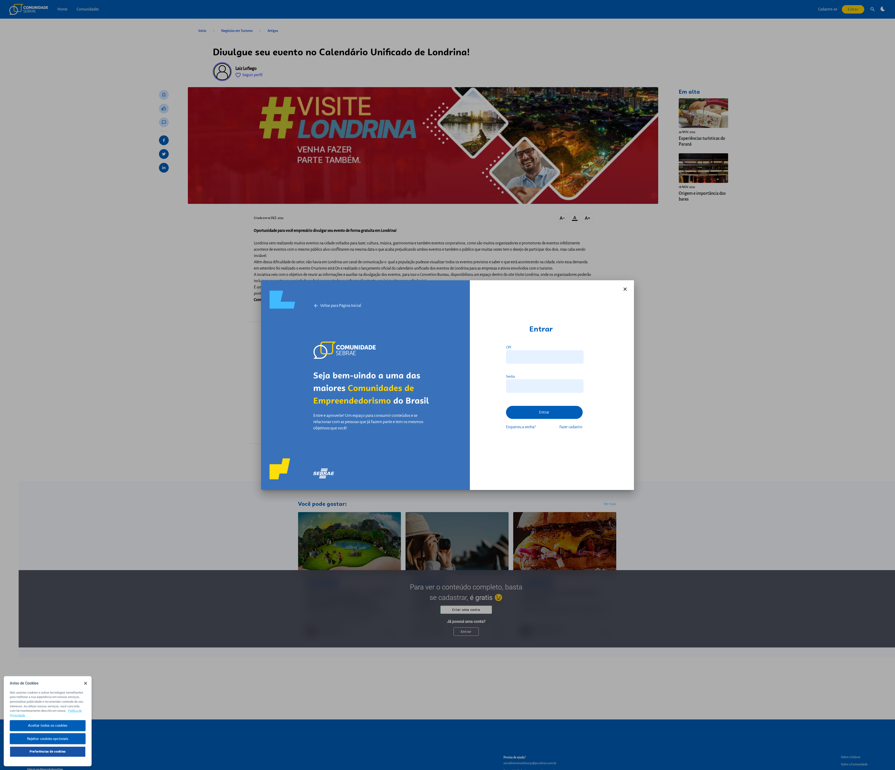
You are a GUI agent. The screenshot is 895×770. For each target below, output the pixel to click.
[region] (48, 721)
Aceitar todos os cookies (47, 725)
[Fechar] (85, 683)
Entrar (544, 412)
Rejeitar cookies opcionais (47, 738)
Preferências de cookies (48, 751)
